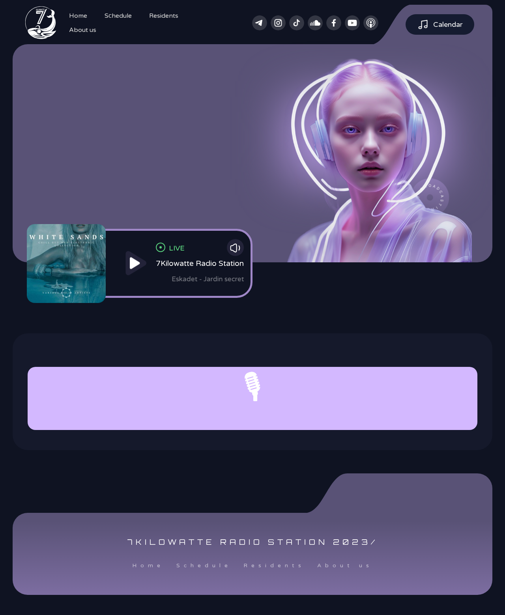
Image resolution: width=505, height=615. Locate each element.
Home (78, 16)
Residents (163, 16)
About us (82, 30)
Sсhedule (118, 16)
